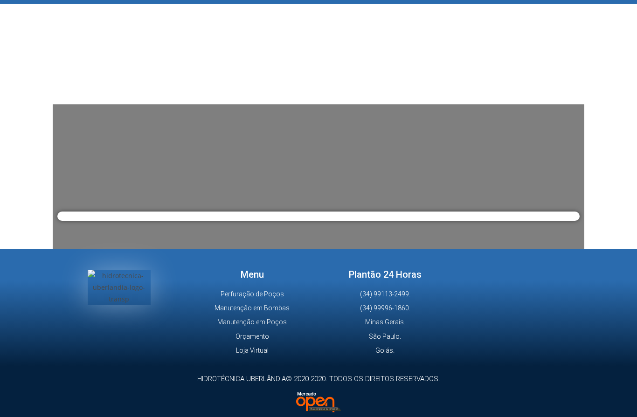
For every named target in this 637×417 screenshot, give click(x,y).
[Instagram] (119, 326)
